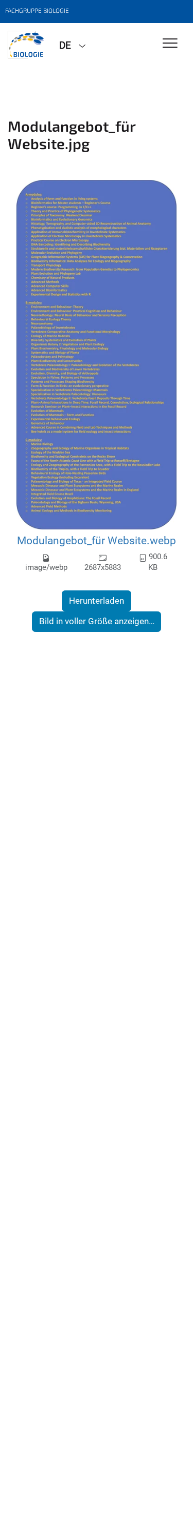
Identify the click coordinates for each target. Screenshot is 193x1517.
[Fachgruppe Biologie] (26, 44)
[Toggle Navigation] (170, 43)
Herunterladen (96, 601)
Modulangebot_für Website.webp (96, 540)
